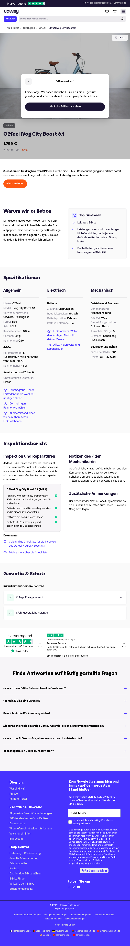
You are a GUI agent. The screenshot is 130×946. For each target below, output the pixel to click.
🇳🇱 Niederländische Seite (83, 931)
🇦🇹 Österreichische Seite (108, 931)
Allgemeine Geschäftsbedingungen (30, 813)
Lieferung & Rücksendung (25, 853)
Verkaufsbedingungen (75, 919)
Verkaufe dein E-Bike (21, 884)
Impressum (16, 839)
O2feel (42, 28)
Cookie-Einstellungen (65, 925)
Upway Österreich (69, 905)
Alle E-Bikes (13, 28)
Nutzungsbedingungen (81, 915)
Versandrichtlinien (20, 833)
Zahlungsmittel (18, 863)
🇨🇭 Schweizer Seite (82, 935)
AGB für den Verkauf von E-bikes (28, 818)
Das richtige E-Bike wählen (25, 873)
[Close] (67, 2)
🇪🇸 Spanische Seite (62, 935)
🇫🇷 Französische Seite (20, 931)
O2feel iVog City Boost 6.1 (62, 28)
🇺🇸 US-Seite (45, 935)
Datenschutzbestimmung (93, 833)
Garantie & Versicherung (23, 858)
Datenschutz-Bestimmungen (27, 915)
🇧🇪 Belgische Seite (41, 931)
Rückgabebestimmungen (55, 915)
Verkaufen (10, 19)
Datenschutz (17, 823)
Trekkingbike (28, 28)
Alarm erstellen (15, 183)
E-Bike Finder (17, 878)
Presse (13, 794)
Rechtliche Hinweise (104, 915)
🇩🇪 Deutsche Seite (61, 931)
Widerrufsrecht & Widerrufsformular (30, 828)
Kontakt (14, 868)
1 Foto (122, 38)
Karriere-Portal (18, 799)
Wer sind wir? (17, 788)
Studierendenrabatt (21, 889)
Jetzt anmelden (94, 870)
